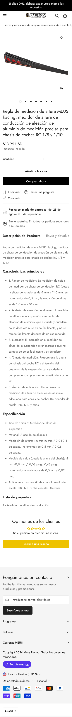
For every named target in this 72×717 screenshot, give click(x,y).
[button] (65, 15)
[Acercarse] (61, 89)
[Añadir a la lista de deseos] (61, 37)
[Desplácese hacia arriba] (65, 697)
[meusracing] (36, 15)
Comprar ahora (36, 181)
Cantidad (8, 159)
